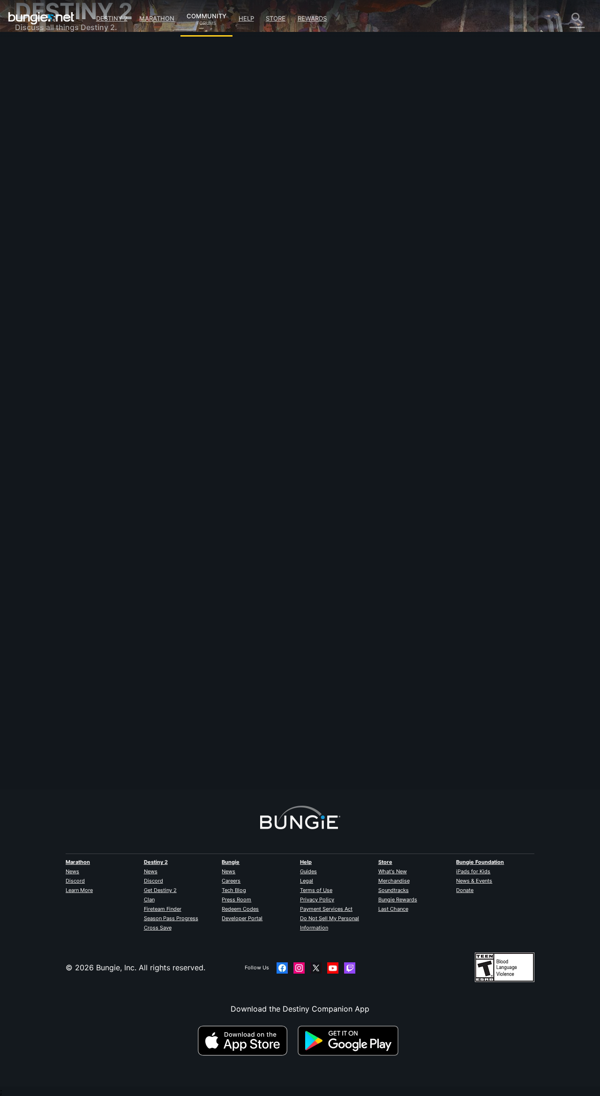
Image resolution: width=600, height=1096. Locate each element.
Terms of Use (316, 890)
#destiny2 (175, 239)
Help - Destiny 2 (51, 108)
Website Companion (57, 164)
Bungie (231, 862)
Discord (75, 880)
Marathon (156, 18)
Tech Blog (234, 890)
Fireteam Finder (162, 909)
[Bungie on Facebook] (282, 968)
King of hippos (187, 164)
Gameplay (39, 98)
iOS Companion (49, 173)
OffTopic (37, 248)
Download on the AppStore (246, 1041)
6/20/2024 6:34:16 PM (244, 295)
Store (275, 18)
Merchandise (394, 880)
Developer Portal (242, 918)
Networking (42, 126)
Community (206, 14)
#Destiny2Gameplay (215, 239)
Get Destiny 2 (160, 890)
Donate (464, 890)
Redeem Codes (240, 909)
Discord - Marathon (56, 267)
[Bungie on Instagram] (299, 968)
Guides (308, 871)
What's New (392, 871)
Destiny (41, 18)
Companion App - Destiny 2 (71, 220)
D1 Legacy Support (56, 211)
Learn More (79, 890)
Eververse (39, 136)
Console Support (52, 201)
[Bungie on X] (316, 968)
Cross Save (158, 927)
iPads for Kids (473, 871)
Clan (149, 899)
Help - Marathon (51, 258)
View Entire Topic (192, 276)
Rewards (312, 18)
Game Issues (44, 145)
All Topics (39, 51)
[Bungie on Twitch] (349, 968)
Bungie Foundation (480, 862)
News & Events (474, 880)
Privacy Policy (317, 899)
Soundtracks (393, 890)
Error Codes (43, 117)
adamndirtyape (188, 747)
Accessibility (44, 154)
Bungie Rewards (397, 899)
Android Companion (57, 183)
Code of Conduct (47, 279)
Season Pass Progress (171, 918)
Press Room (236, 899)
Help (246, 18)
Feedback (39, 70)
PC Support (42, 192)
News (72, 871)
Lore (30, 89)
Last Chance (393, 909)
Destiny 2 (112, 18)
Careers (231, 880)
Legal (306, 880)
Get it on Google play (350, 1041)
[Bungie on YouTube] (332, 968)
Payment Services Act (326, 909)
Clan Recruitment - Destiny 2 (73, 229)
